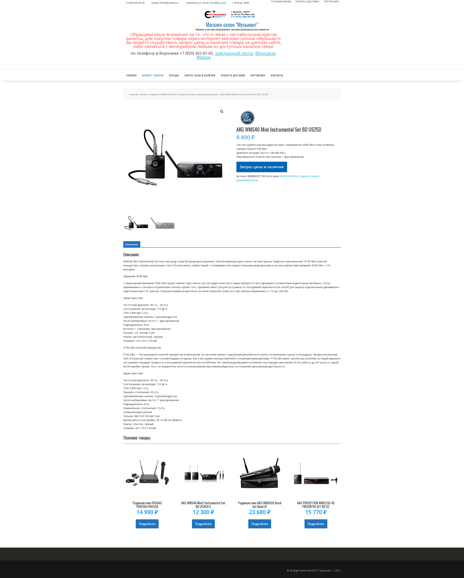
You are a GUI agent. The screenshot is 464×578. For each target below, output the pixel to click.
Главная (131, 75)
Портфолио (258, 75)
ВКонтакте (265, 53)
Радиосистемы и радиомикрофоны (198, 94)
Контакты (277, 75)
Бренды (174, 75)
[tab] (131, 244)
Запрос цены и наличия (199, 75)
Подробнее (147, 524)
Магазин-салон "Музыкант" (232, 24)
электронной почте (234, 53)
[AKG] (247, 124)
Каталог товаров (153, 75)
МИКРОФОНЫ (168, 94)
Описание (131, 244)
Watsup (203, 57)
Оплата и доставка (233, 75)
